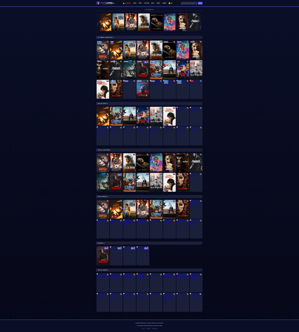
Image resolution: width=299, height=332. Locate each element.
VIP (171, 3)
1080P (158, 3)
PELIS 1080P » (103, 270)
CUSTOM (146, 3)
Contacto (154, 328)
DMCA (148, 328)
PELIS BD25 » (103, 196)
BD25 (152, 3)
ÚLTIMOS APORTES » (106, 37)
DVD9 (140, 3)
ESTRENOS (127, 3)
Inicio (143, 328)
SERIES (164, 3)
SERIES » (101, 243)
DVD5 (134, 3)
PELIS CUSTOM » (104, 150)
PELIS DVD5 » (103, 103)
